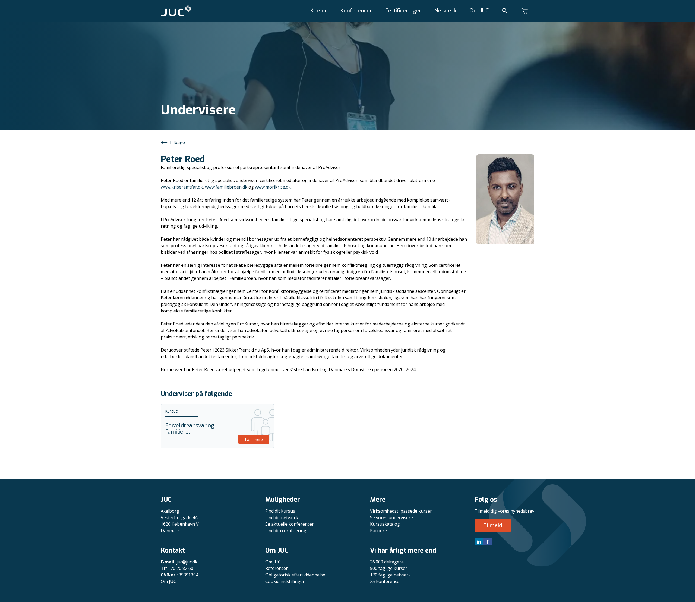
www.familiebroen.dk (226, 187)
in (479, 541)
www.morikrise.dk (273, 187)
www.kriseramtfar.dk (182, 187)
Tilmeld (492, 525)
